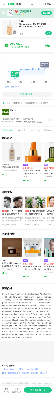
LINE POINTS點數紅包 (11, 373)
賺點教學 (25, 373)
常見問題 (34, 373)
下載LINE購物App (9, 369)
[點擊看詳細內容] (12, 152)
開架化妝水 (43, 103)
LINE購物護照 (32, 369)
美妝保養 (16, 103)
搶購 (48, 33)
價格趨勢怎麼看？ (14, 86)
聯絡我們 (43, 373)
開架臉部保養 (29, 103)
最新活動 (21, 369)
